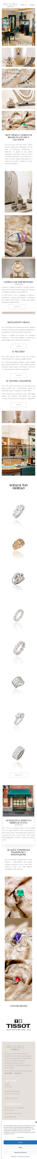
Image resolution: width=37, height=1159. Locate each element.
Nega (20, 1147)
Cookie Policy (14, 1156)
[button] (36, 1122)
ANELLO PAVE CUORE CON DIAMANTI (18, 719)
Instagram (8, 1073)
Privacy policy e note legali (13, 1113)
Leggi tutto (18, 515)
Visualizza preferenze (20, 1152)
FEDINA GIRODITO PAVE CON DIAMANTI (18, 615)
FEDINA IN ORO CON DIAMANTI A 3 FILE (18, 753)
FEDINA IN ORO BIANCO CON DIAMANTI (18, 684)
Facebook (18, 1073)
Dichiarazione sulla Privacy (24, 1156)
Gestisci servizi (20, 1137)
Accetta (20, 1142)
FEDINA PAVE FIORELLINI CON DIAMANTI (18, 511)
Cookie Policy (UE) (10, 1117)
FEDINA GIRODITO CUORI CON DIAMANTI (18, 650)
